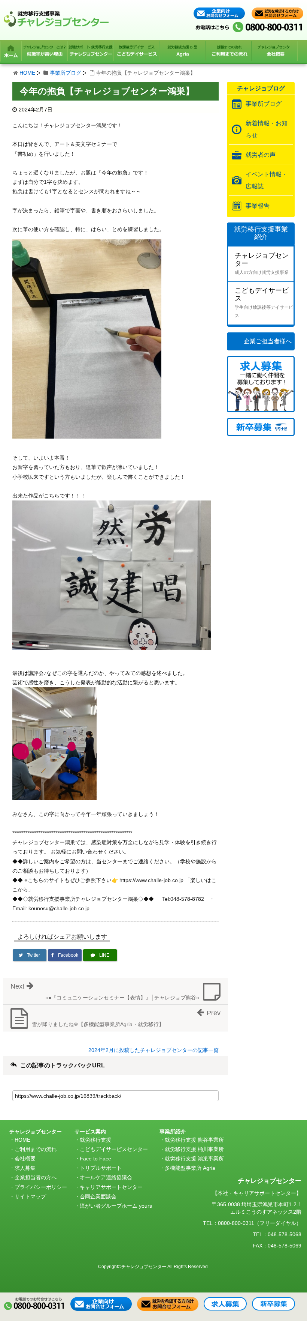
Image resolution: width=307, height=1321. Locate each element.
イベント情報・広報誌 (267, 180)
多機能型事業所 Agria (190, 1168)
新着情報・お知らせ (267, 129)
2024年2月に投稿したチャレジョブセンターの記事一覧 (153, 1050)
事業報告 (258, 206)
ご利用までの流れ (36, 1149)
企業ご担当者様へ (268, 341)
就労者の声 (261, 155)
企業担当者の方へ (36, 1177)
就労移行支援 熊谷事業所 (194, 1140)
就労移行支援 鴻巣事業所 (194, 1159)
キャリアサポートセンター (111, 1187)
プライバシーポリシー (41, 1187)
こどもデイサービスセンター (114, 1149)
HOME (27, 73)
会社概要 (25, 1159)
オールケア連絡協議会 (106, 1177)
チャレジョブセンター (262, 263)
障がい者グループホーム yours (116, 1206)
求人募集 (25, 1168)
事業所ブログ (65, 73)
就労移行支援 (95, 1140)
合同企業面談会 (98, 1196)
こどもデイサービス (264, 302)
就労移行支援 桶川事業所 (194, 1149)
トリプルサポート (101, 1168)
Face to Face (95, 1159)
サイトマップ (30, 1196)
